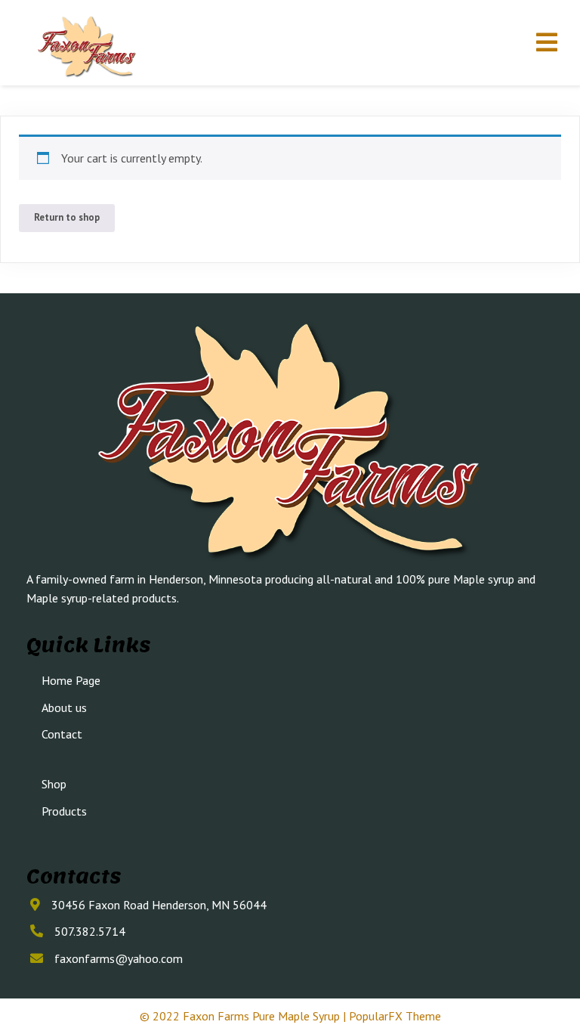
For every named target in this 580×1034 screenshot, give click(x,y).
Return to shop (67, 217)
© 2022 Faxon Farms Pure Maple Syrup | (244, 1015)
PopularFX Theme (395, 1015)
